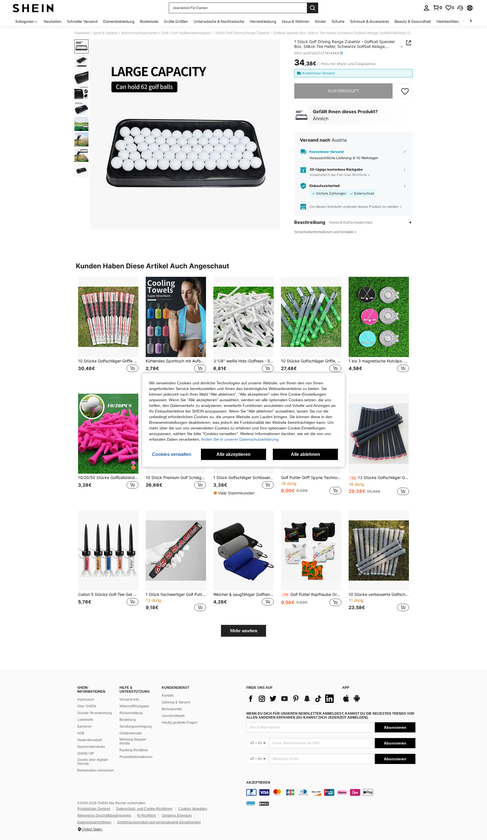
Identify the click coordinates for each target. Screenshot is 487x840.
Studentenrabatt (89, 740)
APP (345, 688)
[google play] (357, 701)
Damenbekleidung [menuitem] (118, 21)
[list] (291, 698)
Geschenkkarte (173, 716)
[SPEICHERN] (405, 91)
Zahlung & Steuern (176, 702)
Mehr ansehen (243, 630)
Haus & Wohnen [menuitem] (295, 21)
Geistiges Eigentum (177, 815)
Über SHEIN (86, 706)
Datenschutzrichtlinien (94, 822)
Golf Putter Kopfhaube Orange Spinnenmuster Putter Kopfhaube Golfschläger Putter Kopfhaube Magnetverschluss (311, 594)
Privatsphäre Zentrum (93, 809)
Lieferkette (85, 720)
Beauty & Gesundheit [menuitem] (413, 21)
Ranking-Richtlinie (133, 750)
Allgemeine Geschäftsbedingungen (104, 815)
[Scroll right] (471, 21)
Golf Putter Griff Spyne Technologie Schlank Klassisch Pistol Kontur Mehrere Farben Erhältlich (311, 477)
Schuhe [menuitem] (338, 21)
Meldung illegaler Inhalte (132, 741)
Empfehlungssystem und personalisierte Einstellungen (159, 822)
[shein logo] (33, 8)
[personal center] (426, 8)
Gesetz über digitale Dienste (92, 762)
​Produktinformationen (135, 757)
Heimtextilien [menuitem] (448, 21)
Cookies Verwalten (192, 809)
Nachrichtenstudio (91, 747)
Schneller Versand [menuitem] (82, 21)
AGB (80, 733)
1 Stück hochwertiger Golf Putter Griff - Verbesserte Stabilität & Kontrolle (176, 594)
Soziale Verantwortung (94, 713)
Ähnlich (320, 118)
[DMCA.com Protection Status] (264, 803)
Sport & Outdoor (105, 33)
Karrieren (84, 726)
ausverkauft (343, 90)
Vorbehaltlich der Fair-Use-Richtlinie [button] (338, 175)
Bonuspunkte (172, 709)
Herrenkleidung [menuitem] (263, 21)
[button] (460, 8)
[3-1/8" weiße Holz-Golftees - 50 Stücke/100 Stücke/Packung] (243, 317)
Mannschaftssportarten (139, 33)
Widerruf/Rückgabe (134, 706)
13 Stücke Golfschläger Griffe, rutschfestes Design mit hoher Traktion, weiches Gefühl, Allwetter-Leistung (379, 477)
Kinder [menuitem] (320, 21)
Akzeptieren (258, 783)
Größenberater (130, 733)
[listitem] (108, 331)
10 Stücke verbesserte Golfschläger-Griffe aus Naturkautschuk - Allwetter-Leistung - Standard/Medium (379, 594)
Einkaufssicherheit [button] (324, 186)
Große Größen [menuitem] (176, 21)
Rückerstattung (131, 713)
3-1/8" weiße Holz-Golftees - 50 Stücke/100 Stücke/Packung (243, 361)
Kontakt (167, 696)
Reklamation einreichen (95, 770)
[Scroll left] (464, 21)
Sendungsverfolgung (135, 726)
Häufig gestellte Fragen (180, 723)
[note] (234, 493)
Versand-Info (129, 699)
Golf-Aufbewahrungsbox (190, 33)
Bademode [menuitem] (149, 21)
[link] (437, 7)
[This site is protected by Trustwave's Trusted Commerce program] (250, 803)
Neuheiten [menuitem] (52, 21)
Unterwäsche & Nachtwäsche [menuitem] (219, 21)
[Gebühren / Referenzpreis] (318, 64)
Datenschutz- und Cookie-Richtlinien (144, 809)
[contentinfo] (330, 792)
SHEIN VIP (85, 754)
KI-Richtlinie (146, 815)
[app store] (346, 701)
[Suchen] (312, 8)
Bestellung (127, 720)
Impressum (85, 699)
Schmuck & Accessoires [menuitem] (369, 21)
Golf (164, 33)
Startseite (82, 33)
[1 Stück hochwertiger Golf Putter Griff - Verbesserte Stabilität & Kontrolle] (176, 550)
